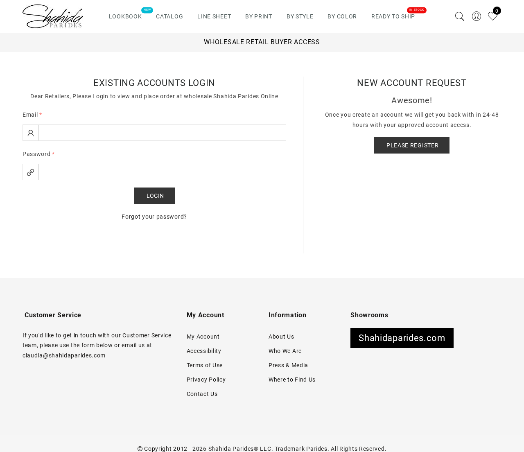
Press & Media (288, 365)
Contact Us (202, 394)
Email (32, 114)
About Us (281, 336)
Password (39, 154)
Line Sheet (214, 16)
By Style (300, 16)
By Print (258, 16)
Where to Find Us (292, 379)
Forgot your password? (154, 216)
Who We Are (285, 351)
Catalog (169, 16)
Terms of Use (205, 365)
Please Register (412, 145)
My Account (203, 336)
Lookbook (125, 16)
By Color (342, 16)
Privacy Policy (206, 379)
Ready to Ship (393, 16)
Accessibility (204, 351)
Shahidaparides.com (402, 338)
